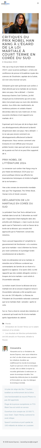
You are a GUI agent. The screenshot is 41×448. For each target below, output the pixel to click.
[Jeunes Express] (5, 3)
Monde (8, 323)
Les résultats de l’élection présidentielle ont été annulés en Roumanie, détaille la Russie (19, 336)
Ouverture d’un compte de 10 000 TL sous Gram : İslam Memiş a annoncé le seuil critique (20, 414)
